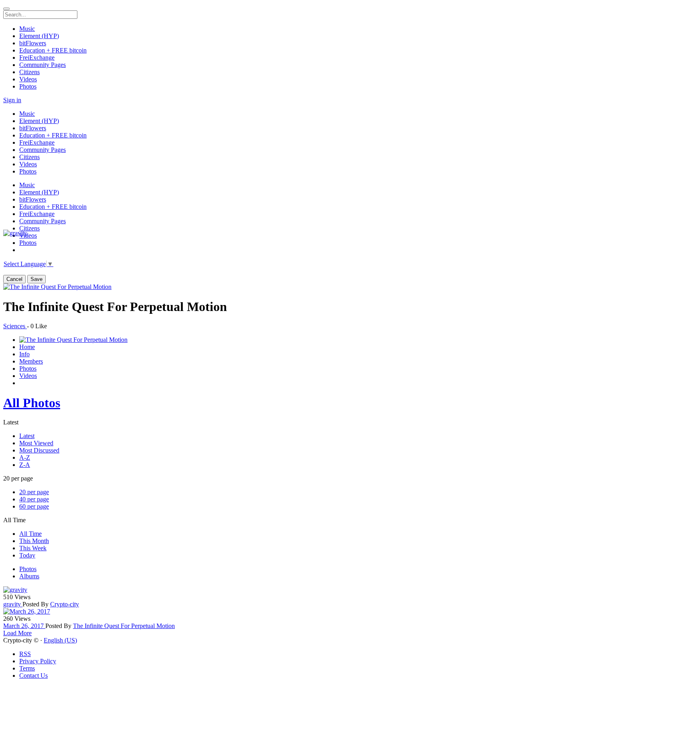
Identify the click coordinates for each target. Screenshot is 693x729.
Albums (29, 576)
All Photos (31, 403)
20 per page (34, 492)
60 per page (34, 506)
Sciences (15, 326)
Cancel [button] (14, 279)
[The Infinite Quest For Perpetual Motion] (57, 286)
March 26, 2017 (24, 625)
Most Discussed (39, 450)
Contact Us (33, 675)
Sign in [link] (12, 100)
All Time (30, 533)
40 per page (34, 499)
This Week (33, 548)
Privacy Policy (37, 661)
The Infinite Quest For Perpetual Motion (124, 625)
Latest (26, 435)
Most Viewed (36, 443)
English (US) (60, 640)
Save (36, 279)
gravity (12, 604)
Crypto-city (64, 604)
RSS (25, 653)
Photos (27, 568)
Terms (27, 668)
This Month (34, 540)
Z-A (24, 464)
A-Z (24, 457)
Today (27, 555)
